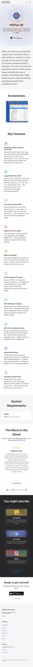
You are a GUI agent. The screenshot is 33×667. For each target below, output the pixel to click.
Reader (3, 627)
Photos (3, 636)
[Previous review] (7, 490)
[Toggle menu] (29, 2)
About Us (4, 616)
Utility (3, 638)
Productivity (5, 625)
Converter (4, 630)
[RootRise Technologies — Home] (6, 2)
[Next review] (26, 490)
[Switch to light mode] (26, 2)
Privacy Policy (16, 598)
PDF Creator (5, 633)
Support (4, 649)
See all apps (16, 571)
